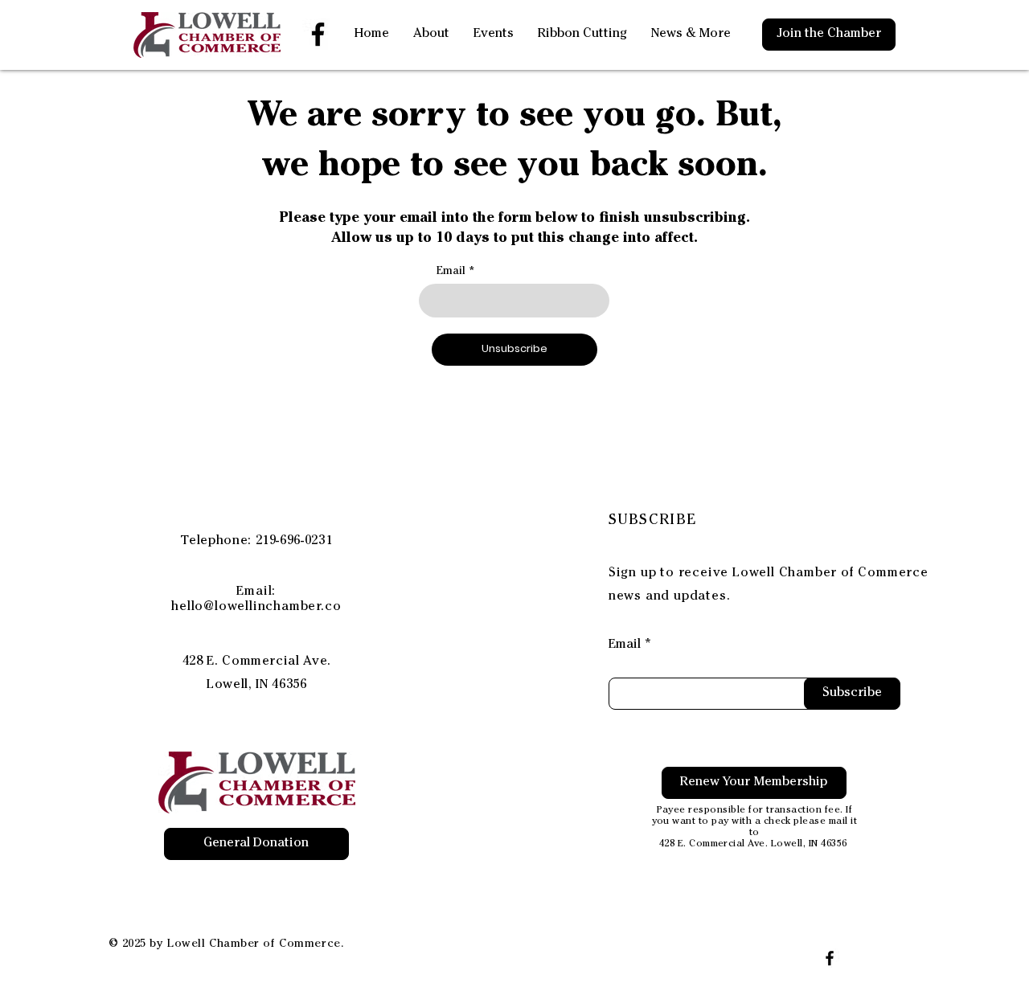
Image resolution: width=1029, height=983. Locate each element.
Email (451, 271)
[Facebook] (318, 34)
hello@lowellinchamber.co (256, 607)
